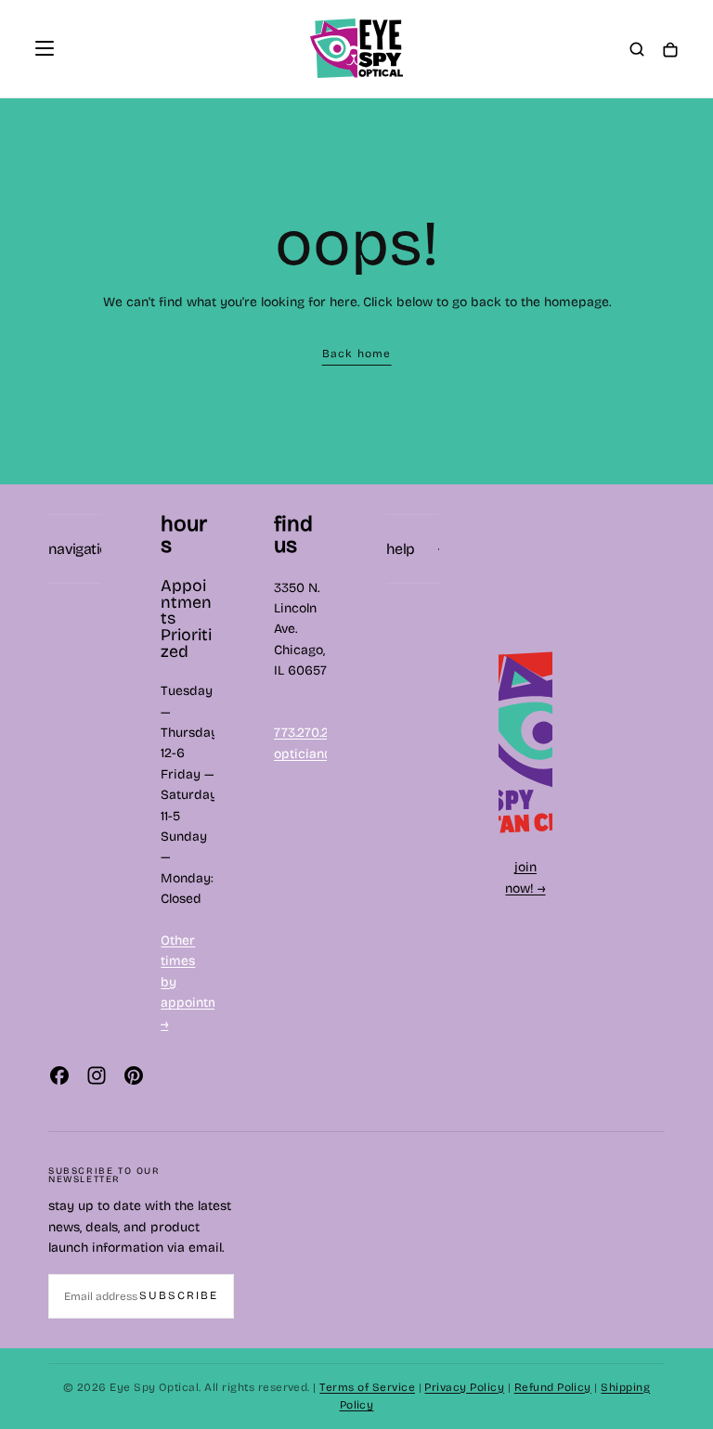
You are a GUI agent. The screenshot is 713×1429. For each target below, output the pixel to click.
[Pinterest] (134, 1075)
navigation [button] (74, 549)
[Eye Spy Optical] (525, 742)
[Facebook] (59, 1075)
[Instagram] (96, 1075)
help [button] (400, 549)
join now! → (525, 877)
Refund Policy (552, 1387)
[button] (44, 48)
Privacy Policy (464, 1387)
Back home (357, 353)
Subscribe (178, 1295)
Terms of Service (367, 1387)
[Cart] (670, 50)
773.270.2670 (313, 732)
